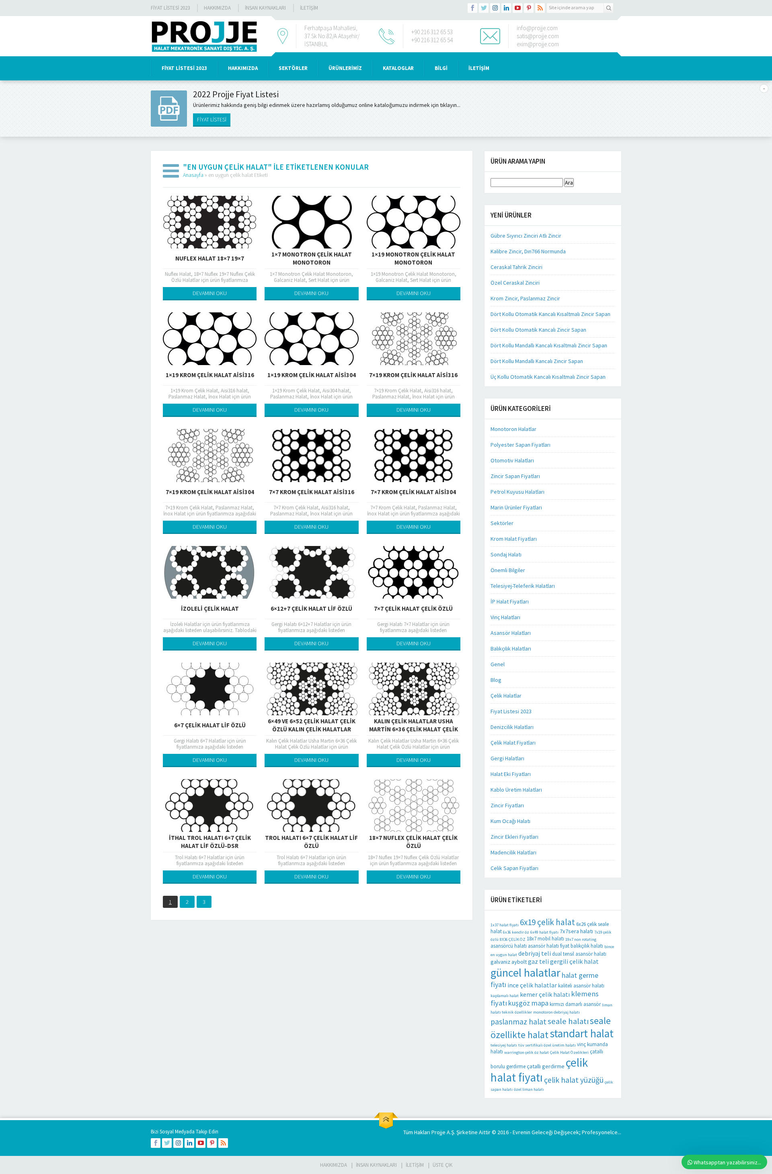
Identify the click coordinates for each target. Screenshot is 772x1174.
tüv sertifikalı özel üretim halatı (547, 1045)
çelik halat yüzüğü (574, 1080)
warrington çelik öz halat (526, 1052)
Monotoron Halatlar (513, 429)
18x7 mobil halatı (545, 938)
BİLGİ (441, 68)
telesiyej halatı (504, 1045)
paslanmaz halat (518, 1021)
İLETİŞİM (309, 7)
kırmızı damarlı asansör (575, 1004)
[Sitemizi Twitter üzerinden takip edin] (484, 8)
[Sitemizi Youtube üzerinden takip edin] (517, 8)
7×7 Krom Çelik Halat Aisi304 (413, 492)
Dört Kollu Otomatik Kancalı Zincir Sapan (538, 329)
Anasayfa (193, 175)
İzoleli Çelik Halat (210, 608)
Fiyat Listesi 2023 (170, 7)
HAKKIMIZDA (243, 68)
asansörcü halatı (509, 945)
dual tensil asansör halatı (579, 953)
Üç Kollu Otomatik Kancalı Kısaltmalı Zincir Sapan (548, 376)
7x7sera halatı (576, 931)
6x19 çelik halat (547, 922)
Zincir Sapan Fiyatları (515, 476)
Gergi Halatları (507, 758)
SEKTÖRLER (293, 68)
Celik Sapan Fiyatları (514, 868)
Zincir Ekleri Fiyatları (514, 836)
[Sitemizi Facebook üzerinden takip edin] (472, 8)
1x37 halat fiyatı (505, 925)
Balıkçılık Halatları (511, 648)
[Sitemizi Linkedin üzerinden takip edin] (506, 8)
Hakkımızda (217, 7)
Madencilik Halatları (513, 852)
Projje (438, 1132)
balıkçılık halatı (587, 945)
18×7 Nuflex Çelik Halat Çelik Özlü (413, 842)
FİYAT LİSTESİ (211, 119)
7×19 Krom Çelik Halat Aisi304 (210, 492)
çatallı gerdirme (546, 1066)
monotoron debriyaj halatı (556, 1012)
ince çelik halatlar (532, 985)
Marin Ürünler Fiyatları (516, 507)
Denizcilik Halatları (512, 727)
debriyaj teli (534, 953)
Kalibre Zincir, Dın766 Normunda (528, 251)
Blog (496, 679)
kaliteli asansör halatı (581, 985)
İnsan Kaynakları (265, 7)
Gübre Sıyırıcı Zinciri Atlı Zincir (526, 235)
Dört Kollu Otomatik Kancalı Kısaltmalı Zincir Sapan (550, 314)
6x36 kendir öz (516, 932)
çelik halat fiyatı (539, 1070)
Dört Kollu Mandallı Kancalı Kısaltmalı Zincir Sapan (549, 345)
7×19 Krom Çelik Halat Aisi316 (413, 375)
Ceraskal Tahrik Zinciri (516, 267)
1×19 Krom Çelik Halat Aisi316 (210, 375)
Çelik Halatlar (506, 695)
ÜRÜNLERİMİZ (345, 68)
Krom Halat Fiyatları (514, 538)
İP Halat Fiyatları (510, 601)
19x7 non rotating (580, 939)
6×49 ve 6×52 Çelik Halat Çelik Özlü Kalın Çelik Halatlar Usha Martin (311, 729)
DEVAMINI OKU (210, 293)
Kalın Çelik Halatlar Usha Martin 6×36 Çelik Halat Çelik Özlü (413, 729)
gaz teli (538, 961)
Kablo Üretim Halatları (516, 789)
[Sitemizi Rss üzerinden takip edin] (540, 8)
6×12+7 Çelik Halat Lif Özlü (311, 608)
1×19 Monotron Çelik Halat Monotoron (413, 258)
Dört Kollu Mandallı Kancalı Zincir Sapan (537, 361)
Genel (498, 664)
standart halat (582, 1033)
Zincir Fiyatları (507, 805)
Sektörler (502, 523)
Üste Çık (442, 1165)
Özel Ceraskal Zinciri (515, 282)
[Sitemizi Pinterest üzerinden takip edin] (529, 8)
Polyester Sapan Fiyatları (520, 444)
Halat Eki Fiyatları (511, 774)
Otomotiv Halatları (512, 460)
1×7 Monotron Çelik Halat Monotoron (311, 258)
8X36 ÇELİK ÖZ (513, 939)
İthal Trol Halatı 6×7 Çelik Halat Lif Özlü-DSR (210, 842)
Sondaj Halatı (506, 554)
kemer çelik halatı (545, 994)
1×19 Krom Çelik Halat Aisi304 (311, 375)
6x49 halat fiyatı (544, 932)
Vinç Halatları (505, 617)
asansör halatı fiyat (548, 945)
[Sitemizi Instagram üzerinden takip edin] (495, 8)
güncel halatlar (526, 972)
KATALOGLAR (398, 68)
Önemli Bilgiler (508, 570)
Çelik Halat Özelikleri (569, 1052)
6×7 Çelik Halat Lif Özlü (210, 725)
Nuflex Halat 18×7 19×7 (209, 258)
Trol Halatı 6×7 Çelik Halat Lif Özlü (311, 842)
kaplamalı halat (505, 995)
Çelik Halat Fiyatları (513, 742)
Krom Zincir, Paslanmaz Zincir (525, 298)
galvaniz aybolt (509, 961)
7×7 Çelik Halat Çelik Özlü (413, 608)
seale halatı (568, 1021)
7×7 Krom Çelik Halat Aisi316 (311, 492)
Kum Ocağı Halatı (510, 821)
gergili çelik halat (574, 961)
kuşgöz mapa (528, 1003)
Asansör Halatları (511, 632)
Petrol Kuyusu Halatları (517, 491)
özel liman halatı (529, 1089)
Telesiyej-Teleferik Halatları (523, 585)
